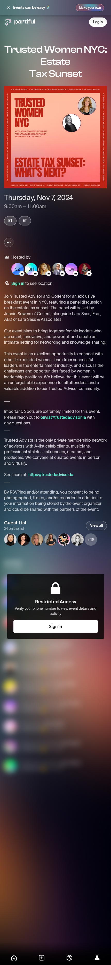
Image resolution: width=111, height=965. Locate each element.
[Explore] (69, 958)
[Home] (14, 958)
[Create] (42, 958)
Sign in (17, 283)
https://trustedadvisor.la (50, 474)
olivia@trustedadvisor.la (63, 417)
